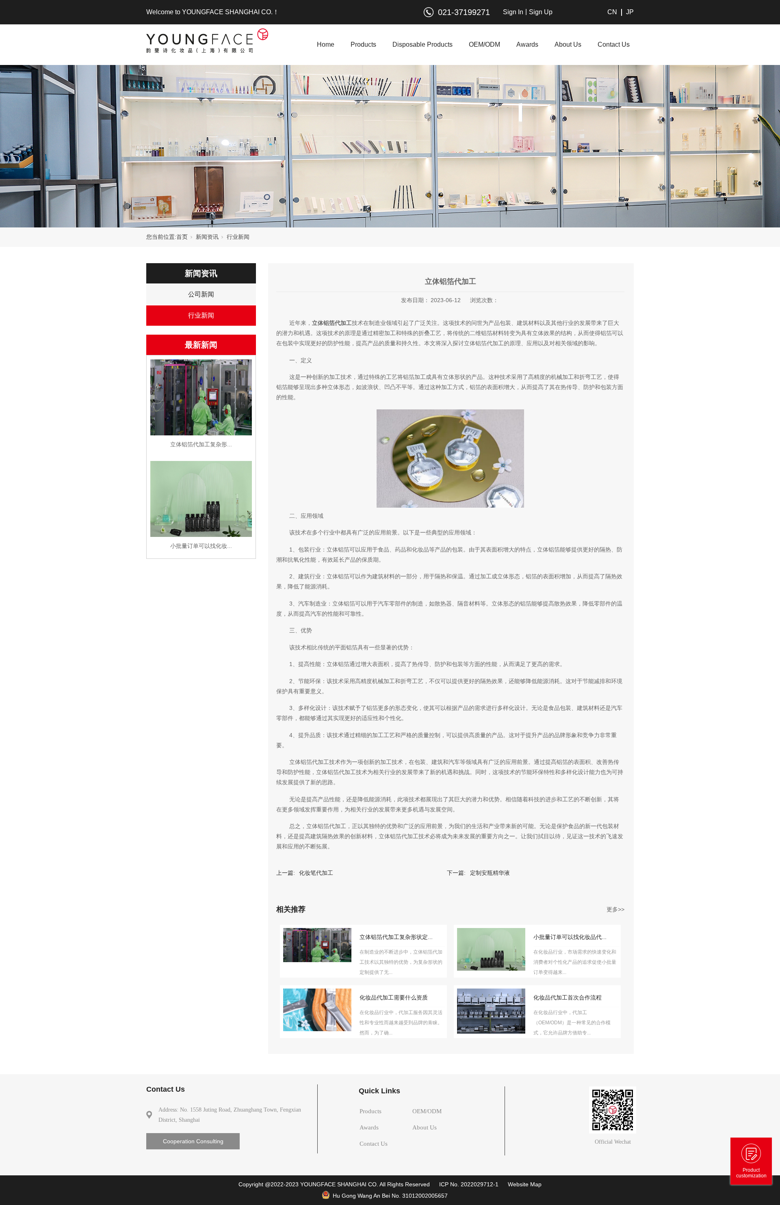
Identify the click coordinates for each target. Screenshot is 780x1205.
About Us (568, 44)
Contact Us (614, 44)
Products (363, 44)
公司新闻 (201, 294)
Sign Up (540, 12)
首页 (182, 237)
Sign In (513, 12)
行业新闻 (238, 237)
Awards (527, 44)
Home (325, 44)
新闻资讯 (207, 237)
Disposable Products (422, 44)
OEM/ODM (484, 44)
